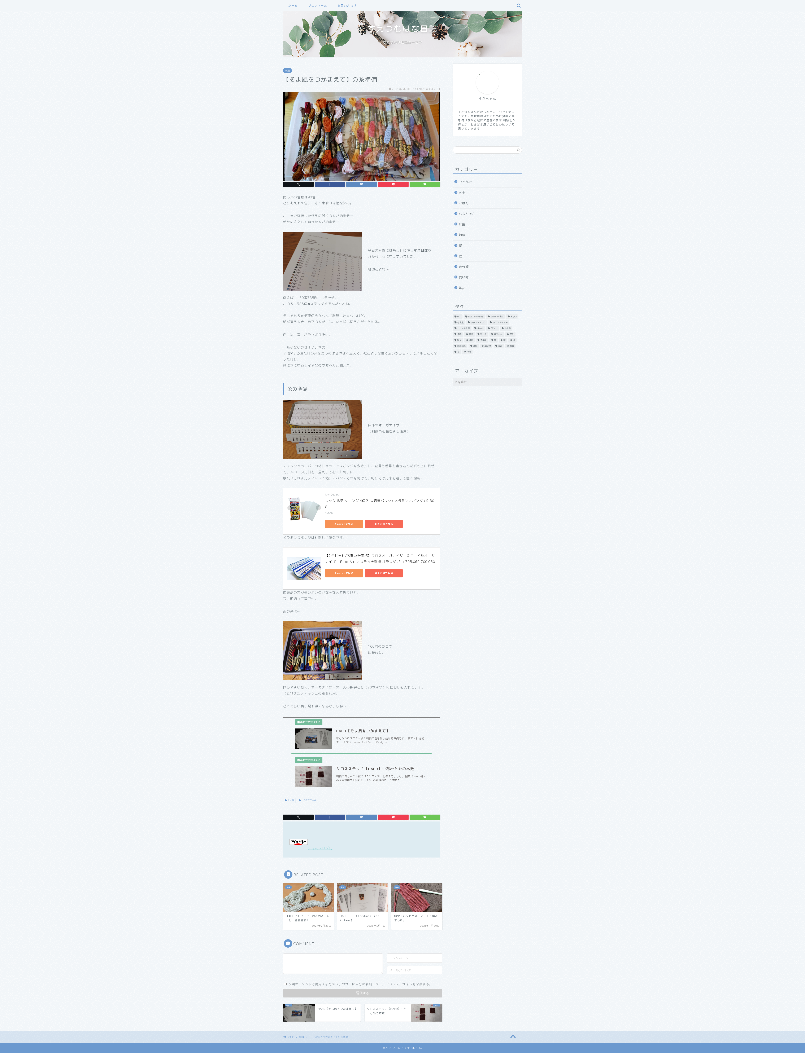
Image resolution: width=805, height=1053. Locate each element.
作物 (459, 334)
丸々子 (507, 328)
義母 (500, 345)
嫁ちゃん (498, 334)
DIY (459, 316)
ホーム (293, 6)
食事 (469, 351)
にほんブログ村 (320, 848)
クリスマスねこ (478, 322)
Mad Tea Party (475, 316)
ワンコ (494, 328)
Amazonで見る (344, 524)
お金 (462, 192)
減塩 (475, 345)
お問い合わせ (347, 6)
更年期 (483, 340)
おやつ (513, 316)
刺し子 (483, 334)
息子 (459, 340)
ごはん (464, 203)
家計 (512, 334)
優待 (471, 334)
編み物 (487, 345)
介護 (462, 224)
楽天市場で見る (383, 524)
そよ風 (290, 800)
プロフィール (317, 6)
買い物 (464, 277)
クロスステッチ (308, 800)
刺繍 (287, 70)
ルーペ (480, 328)
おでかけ (465, 182)
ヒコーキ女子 (463, 328)
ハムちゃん (467, 214)
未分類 (464, 267)
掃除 (471, 340)
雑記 (462, 288)
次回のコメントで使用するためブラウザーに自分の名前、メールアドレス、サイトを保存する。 (360, 984)
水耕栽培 (461, 345)
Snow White (497, 316)
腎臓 (512, 345)
